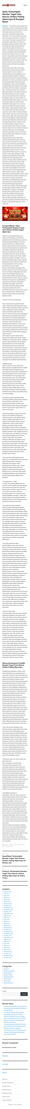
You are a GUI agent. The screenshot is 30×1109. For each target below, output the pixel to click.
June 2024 (7, 943)
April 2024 (7, 947)
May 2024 (6, 945)
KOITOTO (5, 26)
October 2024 (8, 935)
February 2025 (8, 927)
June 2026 (7, 895)
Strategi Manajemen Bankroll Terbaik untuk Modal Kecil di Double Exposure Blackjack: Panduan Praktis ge (15, 1026)
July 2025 (6, 917)
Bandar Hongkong (9, 971)
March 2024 (7, 949)
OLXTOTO (19, 1104)
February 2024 (8, 951)
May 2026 (7, 897)
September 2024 (8, 937)
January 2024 (7, 953)
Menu (25, 5)
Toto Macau (10, 846)
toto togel (5, 1064)
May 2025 (6, 921)
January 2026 (8, 905)
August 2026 (7, 891)
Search (4, 991)
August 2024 (7, 939)
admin (6, 844)
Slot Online (7, 981)
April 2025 (7, 923)
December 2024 (8, 931)
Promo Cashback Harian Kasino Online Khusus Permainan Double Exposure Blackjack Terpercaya (15, 1020)
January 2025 (7, 929)
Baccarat (6, 969)
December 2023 (8, 955)
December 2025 (8, 907)
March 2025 (7, 925)
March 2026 (7, 901)
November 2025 (8, 909)
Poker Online (7, 979)
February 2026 (8, 903)
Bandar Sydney (8, 975)
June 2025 (7, 919)
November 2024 (8, 933)
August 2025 (7, 915)
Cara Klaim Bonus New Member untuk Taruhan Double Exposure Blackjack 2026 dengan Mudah (15, 1032)
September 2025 (8, 913)
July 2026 (6, 893)
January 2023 (7, 957)
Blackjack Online (8, 977)
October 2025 (8, 911)
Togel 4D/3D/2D (8, 983)
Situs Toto (5, 1056)
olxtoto (4, 1072)
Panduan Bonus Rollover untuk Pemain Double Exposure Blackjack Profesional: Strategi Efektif (15, 1008)
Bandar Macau (21, 844)
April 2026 (7, 899)
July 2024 (6, 941)
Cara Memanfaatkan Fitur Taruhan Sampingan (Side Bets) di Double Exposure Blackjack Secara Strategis (14, 1014)
